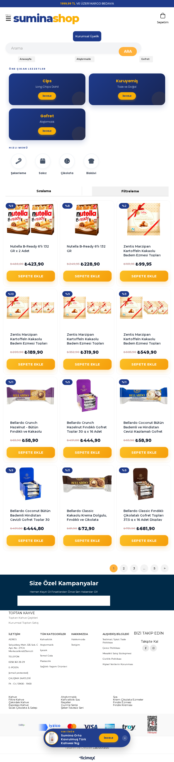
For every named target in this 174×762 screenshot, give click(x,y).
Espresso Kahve (19, 705)
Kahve (13, 697)
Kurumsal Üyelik (87, 36)
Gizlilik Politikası (112, 658)
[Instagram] (153, 648)
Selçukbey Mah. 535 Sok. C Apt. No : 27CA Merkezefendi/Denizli (23, 648)
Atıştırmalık (46, 644)
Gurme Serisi (69, 705)
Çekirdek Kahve (19, 702)
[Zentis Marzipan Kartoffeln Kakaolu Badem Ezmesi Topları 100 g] (143, 219)
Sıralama (43, 191)
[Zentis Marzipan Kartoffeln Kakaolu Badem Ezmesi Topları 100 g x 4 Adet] (87, 307)
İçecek (43, 650)
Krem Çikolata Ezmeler (128, 699)
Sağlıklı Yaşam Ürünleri (53, 666)
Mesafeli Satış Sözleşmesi (117, 653)
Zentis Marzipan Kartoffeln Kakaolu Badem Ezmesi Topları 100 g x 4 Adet (85, 339)
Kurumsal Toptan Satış (24, 622)
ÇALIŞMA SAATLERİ (20, 678)
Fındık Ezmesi (122, 702)
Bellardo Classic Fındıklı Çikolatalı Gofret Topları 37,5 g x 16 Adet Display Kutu (143, 515)
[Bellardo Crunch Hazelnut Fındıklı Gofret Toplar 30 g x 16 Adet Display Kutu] (87, 395)
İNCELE (108, 738)
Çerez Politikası (111, 647)
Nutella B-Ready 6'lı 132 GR (86, 248)
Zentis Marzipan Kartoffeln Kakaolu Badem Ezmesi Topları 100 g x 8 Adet (142, 339)
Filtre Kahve (16, 699)
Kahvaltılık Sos (70, 699)
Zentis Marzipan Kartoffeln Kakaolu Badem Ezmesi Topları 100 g (142, 251)
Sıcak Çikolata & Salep (23, 707)
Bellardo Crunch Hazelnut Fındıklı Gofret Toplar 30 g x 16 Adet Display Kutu (87, 427)
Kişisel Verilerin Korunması (118, 664)
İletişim (75, 644)
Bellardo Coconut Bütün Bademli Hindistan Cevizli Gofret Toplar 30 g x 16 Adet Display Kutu (30, 515)
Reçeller (66, 702)
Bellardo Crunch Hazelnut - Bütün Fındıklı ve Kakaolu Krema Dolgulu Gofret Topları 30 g (28, 427)
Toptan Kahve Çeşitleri (23, 617)
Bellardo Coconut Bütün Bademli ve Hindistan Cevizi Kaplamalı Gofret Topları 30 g (143, 427)
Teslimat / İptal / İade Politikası (114, 641)
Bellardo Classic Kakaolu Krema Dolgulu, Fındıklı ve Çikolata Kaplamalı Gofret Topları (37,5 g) (87, 515)
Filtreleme (130, 191)
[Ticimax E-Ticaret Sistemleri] (87, 758)
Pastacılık (45, 661)
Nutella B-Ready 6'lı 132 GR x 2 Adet (29, 248)
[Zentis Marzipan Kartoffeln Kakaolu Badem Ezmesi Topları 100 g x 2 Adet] (30, 307)
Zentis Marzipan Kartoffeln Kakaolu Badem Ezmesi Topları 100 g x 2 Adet (28, 339)
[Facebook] (145, 648)
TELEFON (14, 656)
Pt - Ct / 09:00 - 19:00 (20, 683)
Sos (115, 697)
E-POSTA (14, 667)
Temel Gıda (46, 655)
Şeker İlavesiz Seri (72, 707)
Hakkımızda (78, 639)
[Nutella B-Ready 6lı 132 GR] (87, 219)
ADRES (13, 639)
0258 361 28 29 (17, 662)
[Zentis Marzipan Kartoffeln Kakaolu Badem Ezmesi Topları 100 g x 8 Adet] (143, 307)
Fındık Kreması (122, 705)
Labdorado (101, 747)
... (144, 568)
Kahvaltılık (46, 639)
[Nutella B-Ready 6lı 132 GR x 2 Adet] (30, 219)
